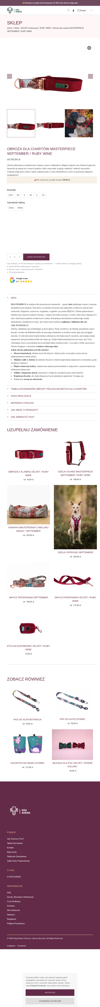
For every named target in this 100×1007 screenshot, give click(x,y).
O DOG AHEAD (14, 877)
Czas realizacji (13, 901)
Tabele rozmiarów (15, 843)
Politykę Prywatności (38, 986)
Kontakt (10, 848)
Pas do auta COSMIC (72, 719)
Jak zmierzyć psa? (15, 839)
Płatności (11, 915)
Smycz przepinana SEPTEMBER (28, 597)
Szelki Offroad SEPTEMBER (75, 552)
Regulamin (11, 919)
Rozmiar (11, 190)
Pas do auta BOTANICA (28, 719)
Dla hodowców (13, 910)
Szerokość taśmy (16, 202)
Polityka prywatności (16, 923)
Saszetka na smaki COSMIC (27, 763)
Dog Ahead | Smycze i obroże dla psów (30, 938)
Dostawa (11, 906)
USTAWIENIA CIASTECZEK (50, 1001)
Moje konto (12, 852)
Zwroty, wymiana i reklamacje (20, 897)
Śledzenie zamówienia (16, 856)
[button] (90, 76)
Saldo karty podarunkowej (18, 861)
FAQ (9, 892)
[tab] (52, 297)
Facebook (22, 946)
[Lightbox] (89, 48)
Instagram (11, 946)
